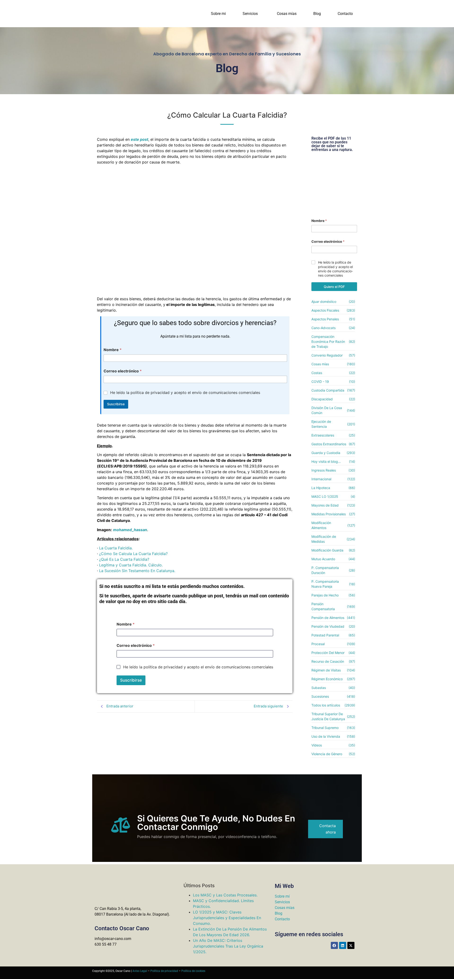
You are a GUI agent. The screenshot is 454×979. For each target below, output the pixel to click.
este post (139, 139)
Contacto (345, 13)
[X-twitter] (350, 945)
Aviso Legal (139, 971)
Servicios (250, 13)
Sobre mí (282, 896)
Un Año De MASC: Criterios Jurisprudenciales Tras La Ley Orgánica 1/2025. (228, 946)
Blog (317, 13)
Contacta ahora (327, 828)
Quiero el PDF (334, 287)
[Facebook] (334, 945)
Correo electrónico (123, 371)
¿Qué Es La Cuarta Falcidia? (124, 559)
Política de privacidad (164, 971)
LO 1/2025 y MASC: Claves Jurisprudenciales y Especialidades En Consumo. (227, 918)
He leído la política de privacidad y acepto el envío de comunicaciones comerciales (185, 392)
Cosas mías (287, 13)
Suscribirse (116, 404)
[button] (251, 13)
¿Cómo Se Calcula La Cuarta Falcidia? (133, 553)
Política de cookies (193, 971)
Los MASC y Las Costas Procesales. (225, 895)
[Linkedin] (342, 945)
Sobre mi (218, 13)
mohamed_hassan (130, 529)
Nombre (113, 350)
